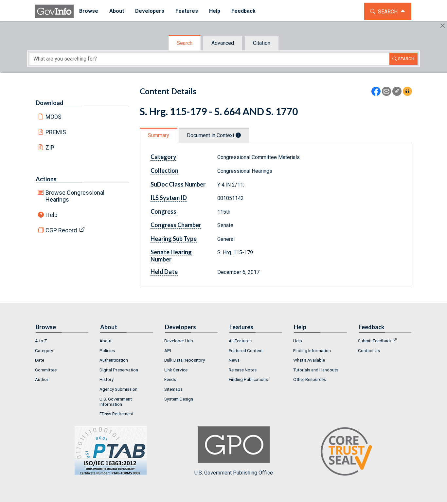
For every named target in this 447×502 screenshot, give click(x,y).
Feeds (170, 379)
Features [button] (186, 11)
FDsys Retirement (116, 413)
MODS (53, 116)
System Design (178, 399)
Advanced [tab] (222, 43)
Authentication (113, 360)
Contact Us (369, 350)
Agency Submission (118, 389)
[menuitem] (89, 11)
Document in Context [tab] (211, 135)
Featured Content (246, 350)
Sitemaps (173, 389)
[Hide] (442, 25)
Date (39, 360)
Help (51, 214)
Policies (107, 350)
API (167, 350)
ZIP (49, 147)
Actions (46, 179)
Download (49, 102)
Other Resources (309, 379)
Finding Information (312, 350)
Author (41, 379)
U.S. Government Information (115, 401)
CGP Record (61, 230)
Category (44, 350)
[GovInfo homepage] (54, 11)
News (234, 360)
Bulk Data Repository (184, 360)
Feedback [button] (243, 11)
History (106, 379)
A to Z (41, 340)
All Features (240, 340)
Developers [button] (149, 11)
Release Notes (243, 369)
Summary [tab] (158, 135)
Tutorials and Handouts (315, 369)
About (105, 340)
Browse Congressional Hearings (74, 196)
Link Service (176, 369)
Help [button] (214, 11)
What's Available (309, 360)
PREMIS (55, 132)
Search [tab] (184, 43)
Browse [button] (88, 11)
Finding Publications (248, 379)
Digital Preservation (118, 369)
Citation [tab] (261, 43)
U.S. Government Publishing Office (233, 473)
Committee (46, 369)
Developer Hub (178, 340)
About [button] (116, 11)
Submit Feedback (375, 340)
